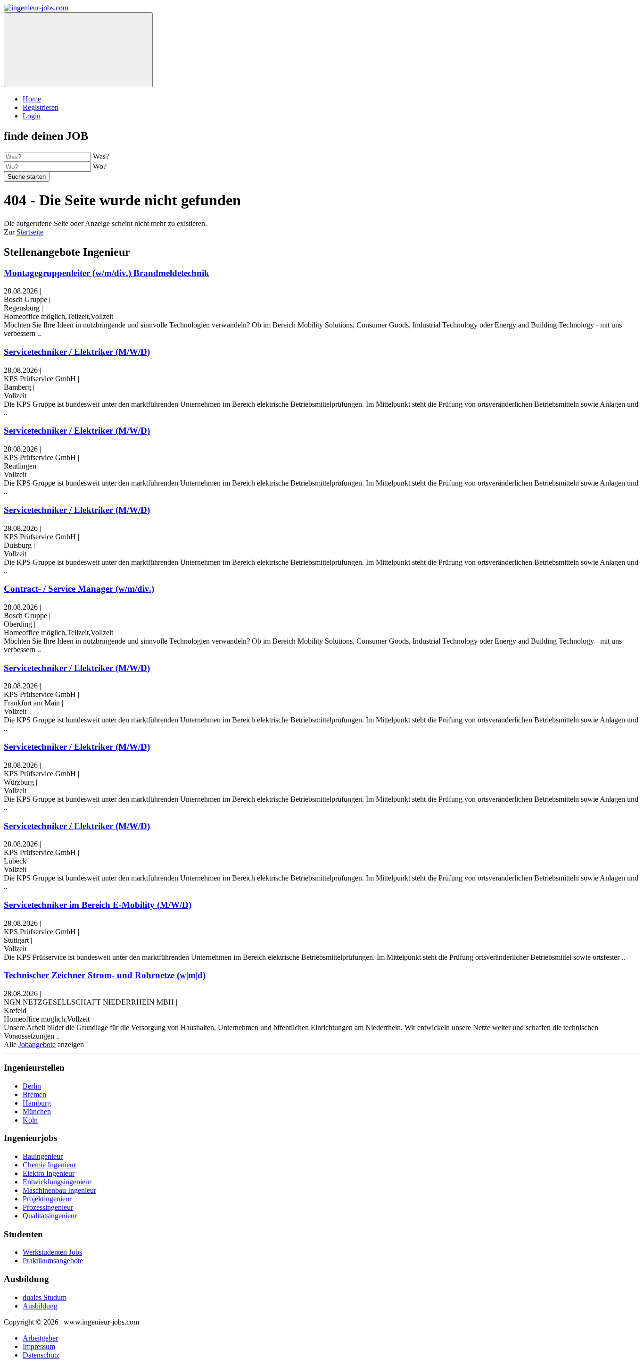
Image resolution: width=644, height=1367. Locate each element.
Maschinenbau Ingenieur (59, 1190)
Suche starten (27, 176)
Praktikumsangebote (53, 1261)
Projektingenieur (47, 1199)
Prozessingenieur (48, 1207)
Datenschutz (41, 1355)
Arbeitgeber (40, 1338)
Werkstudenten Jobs (52, 1252)
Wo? (100, 166)
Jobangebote (37, 1044)
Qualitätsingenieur (50, 1216)
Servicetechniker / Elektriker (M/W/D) (77, 352)
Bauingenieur (43, 1156)
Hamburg (37, 1103)
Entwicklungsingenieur (57, 1182)
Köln (30, 1120)
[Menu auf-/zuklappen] (78, 49)
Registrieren (40, 107)
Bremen (34, 1094)
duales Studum (44, 1297)
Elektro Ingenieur (48, 1173)
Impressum (39, 1346)
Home (32, 99)
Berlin (32, 1086)
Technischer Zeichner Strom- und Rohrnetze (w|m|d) (105, 975)
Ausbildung (40, 1306)
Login (32, 116)
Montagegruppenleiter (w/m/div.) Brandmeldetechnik (106, 273)
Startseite (30, 232)
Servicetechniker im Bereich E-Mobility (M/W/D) (97, 905)
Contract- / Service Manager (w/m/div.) (79, 589)
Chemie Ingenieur (49, 1165)
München (37, 1111)
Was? (101, 156)
